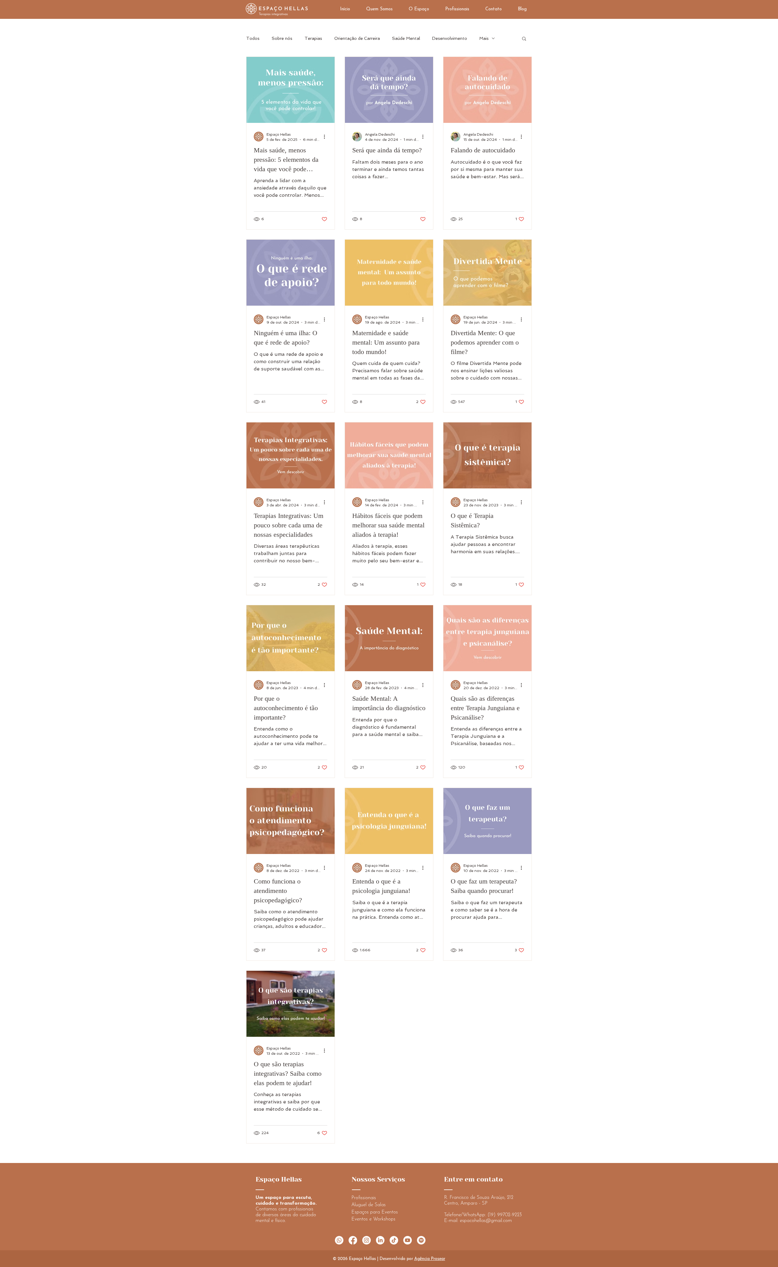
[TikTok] (394, 1240)
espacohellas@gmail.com (486, 1220)
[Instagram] (366, 1240)
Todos (253, 38)
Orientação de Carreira (357, 38)
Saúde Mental (406, 38)
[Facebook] (353, 1240)
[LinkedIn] (380, 1240)
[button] (524, 39)
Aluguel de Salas (368, 1205)
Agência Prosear (429, 1259)
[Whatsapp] (339, 1240)
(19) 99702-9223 (504, 1215)
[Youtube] (407, 1240)
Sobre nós (282, 38)
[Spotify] (421, 1240)
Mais (484, 38)
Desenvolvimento (449, 38)
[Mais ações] (326, 136)
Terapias (313, 38)
